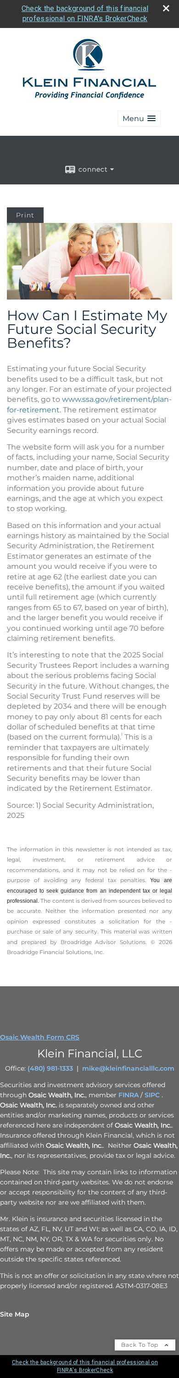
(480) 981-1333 (50, 1068)
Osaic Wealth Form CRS (39, 1037)
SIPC (152, 1095)
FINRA (128, 1095)
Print (25, 215)
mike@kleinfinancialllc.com (128, 1068)
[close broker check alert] (166, 8)
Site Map (14, 1314)
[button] (139, 119)
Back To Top (140, 1344)
